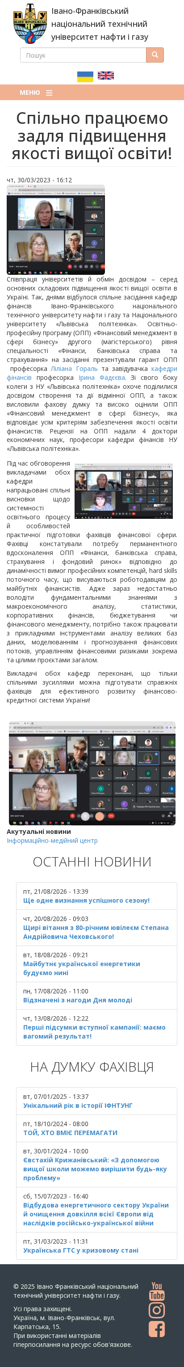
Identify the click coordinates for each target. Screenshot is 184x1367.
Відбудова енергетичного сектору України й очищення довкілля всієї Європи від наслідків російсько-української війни (96, 1214)
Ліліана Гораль (74, 368)
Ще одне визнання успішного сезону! (86, 900)
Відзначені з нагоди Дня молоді (77, 1000)
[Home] (30, 24)
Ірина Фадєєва (102, 377)
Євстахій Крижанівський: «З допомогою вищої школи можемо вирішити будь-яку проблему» (95, 1169)
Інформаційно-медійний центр (52, 840)
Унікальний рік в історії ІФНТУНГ (78, 1105)
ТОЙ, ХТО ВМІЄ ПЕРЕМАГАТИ (70, 1132)
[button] (92, 230)
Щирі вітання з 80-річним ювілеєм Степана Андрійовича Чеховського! (96, 932)
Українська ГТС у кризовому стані (80, 1250)
